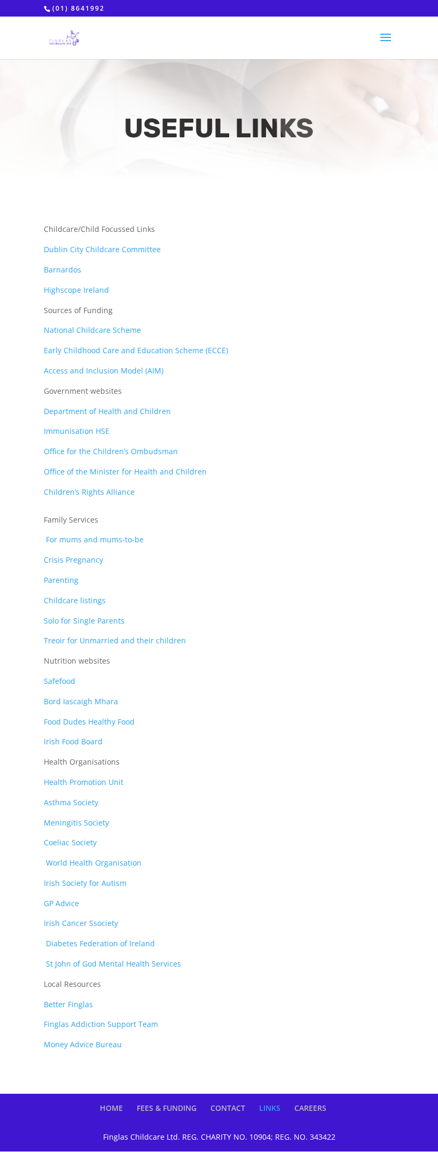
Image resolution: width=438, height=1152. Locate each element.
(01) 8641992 (78, 8)
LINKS (269, 1108)
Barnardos (62, 269)
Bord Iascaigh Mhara (81, 701)
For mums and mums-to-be (95, 539)
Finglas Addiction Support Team (101, 1024)
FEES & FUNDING (167, 1108)
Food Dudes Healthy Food (89, 722)
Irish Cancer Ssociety (81, 923)
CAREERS (310, 1108)
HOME (111, 1108)
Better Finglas (68, 1004)
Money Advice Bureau (83, 1044)
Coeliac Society (70, 842)
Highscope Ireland (76, 290)
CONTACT (227, 1108)
